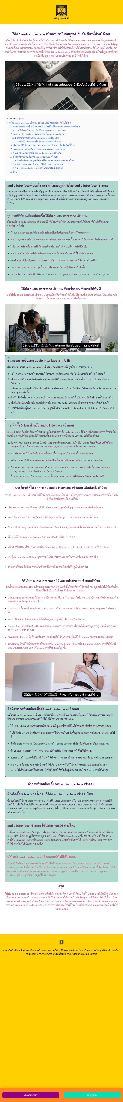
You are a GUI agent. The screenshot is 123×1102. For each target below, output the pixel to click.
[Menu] (4, 12)
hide (22, 118)
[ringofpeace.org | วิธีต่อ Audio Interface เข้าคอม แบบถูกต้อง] (61, 12)
